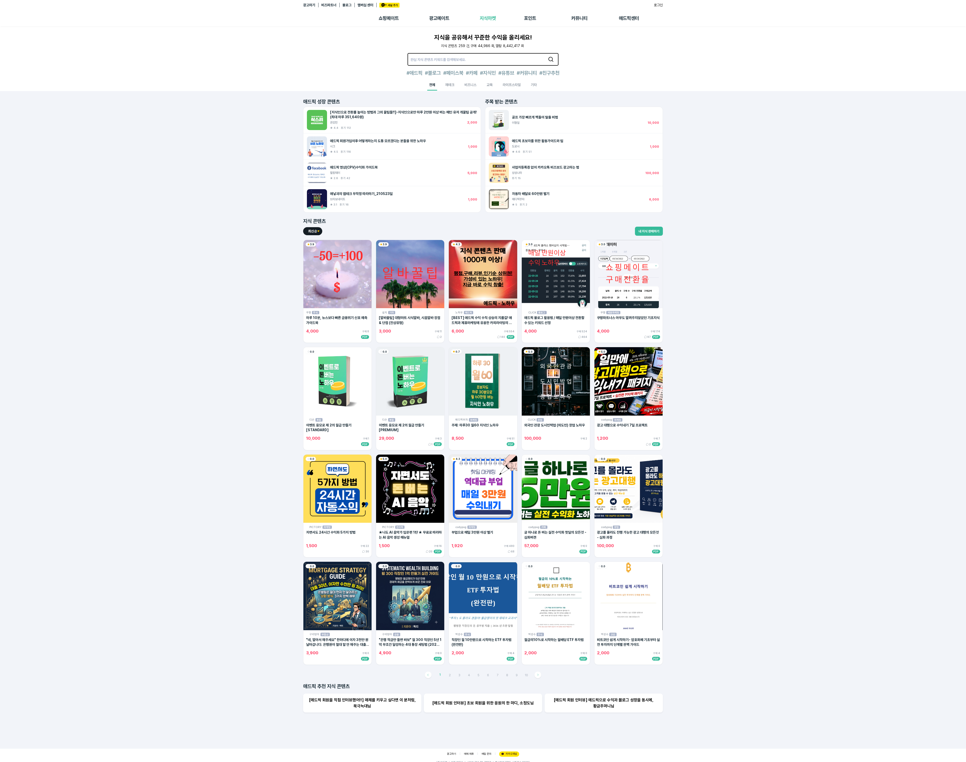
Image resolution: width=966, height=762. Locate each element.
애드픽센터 (629, 18)
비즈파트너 (328, 5)
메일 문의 (486, 753)
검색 (550, 59)
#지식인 (488, 73)
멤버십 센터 (365, 5)
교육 (490, 85)
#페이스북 (453, 73)
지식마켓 (488, 18)
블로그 (346, 5)
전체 (432, 85)
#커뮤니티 (527, 73)
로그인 (658, 5)
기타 (534, 85)
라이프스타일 (512, 85)
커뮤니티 (579, 18)
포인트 (530, 18)
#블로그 (433, 73)
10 (526, 675)
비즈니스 (470, 85)
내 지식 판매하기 (648, 231)
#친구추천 (549, 73)
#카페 (471, 73)
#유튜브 (506, 73)
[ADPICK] (341, 18)
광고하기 (309, 5)
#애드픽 (414, 73)
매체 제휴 (469, 753)
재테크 (449, 85)
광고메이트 (439, 18)
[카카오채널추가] (389, 5)
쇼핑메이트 (389, 18)
